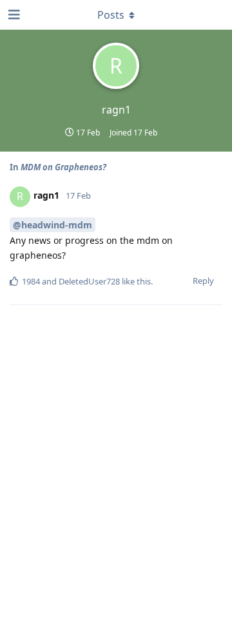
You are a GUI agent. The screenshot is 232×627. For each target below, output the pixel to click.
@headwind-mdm (52, 225)
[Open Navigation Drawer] (13, 15)
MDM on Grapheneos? (63, 167)
